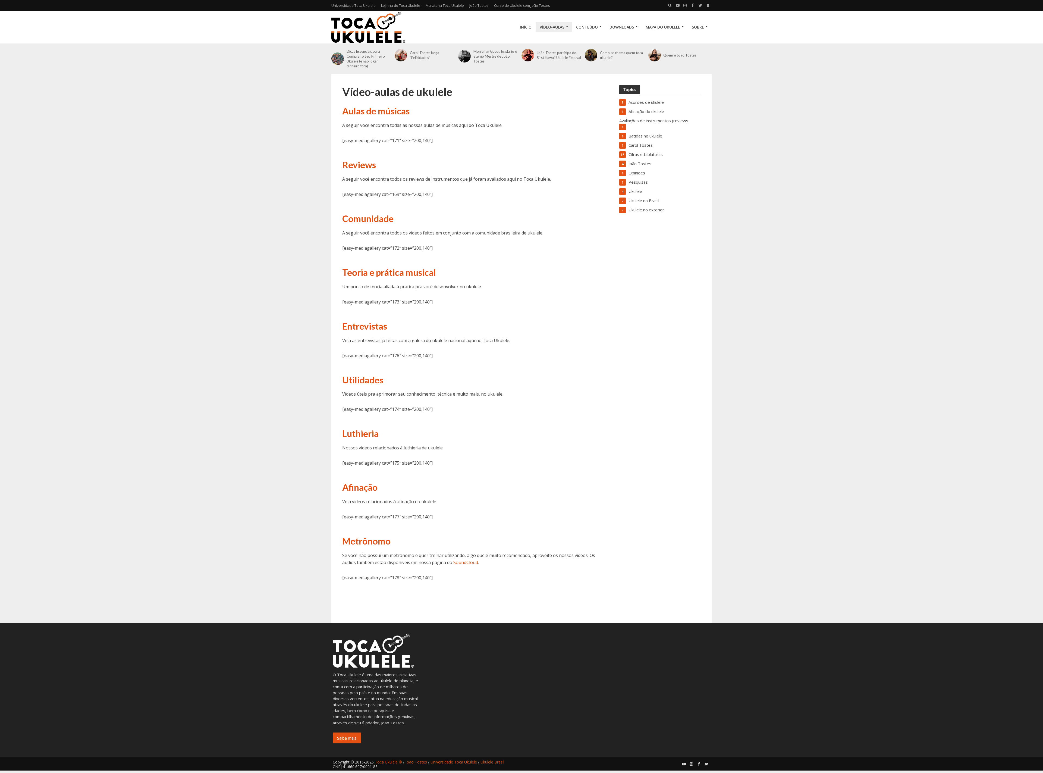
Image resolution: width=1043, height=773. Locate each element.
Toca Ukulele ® (388, 762)
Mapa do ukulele (663, 27)
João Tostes (479, 5)
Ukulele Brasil (492, 762)
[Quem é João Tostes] (654, 55)
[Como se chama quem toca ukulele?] (591, 55)
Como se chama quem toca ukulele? (621, 55)
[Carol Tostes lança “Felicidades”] (401, 55)
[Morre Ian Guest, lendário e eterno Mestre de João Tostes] (464, 56)
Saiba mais (347, 738)
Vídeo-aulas (552, 27)
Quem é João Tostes (679, 55)
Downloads (622, 27)
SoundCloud (465, 562)
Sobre (698, 27)
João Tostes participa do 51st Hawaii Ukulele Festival (559, 55)
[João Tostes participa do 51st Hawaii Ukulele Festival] (528, 55)
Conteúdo (587, 27)
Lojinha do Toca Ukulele (400, 5)
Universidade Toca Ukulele (353, 5)
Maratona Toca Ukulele (445, 5)
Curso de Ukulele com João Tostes (522, 5)
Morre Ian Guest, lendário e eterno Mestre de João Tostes (495, 56)
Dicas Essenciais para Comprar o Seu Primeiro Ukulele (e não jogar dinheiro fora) (366, 58)
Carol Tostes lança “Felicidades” (424, 55)
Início (526, 27)
